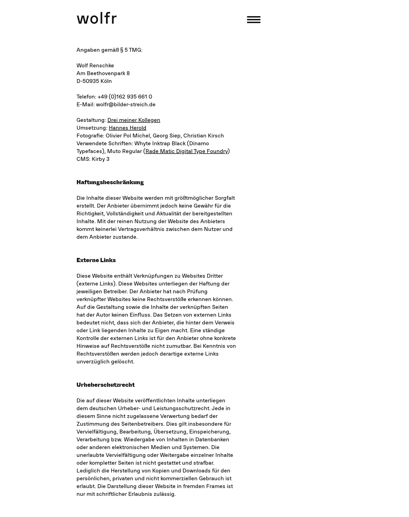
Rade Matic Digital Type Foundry (187, 151)
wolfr (97, 19)
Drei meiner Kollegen (133, 120)
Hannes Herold (127, 128)
